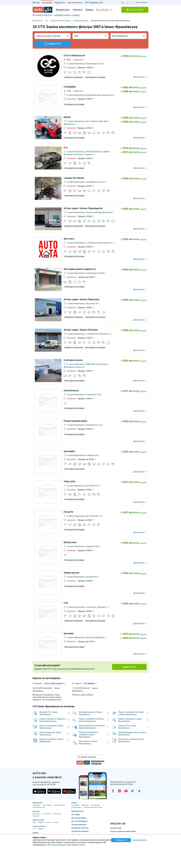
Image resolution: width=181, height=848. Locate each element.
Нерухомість (59, 2)
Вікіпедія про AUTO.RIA (80, 828)
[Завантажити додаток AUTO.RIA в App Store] (39, 791)
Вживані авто (63, 9)
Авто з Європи (47, 805)
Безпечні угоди (115, 828)
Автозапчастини (75, 2)
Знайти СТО (54, 43)
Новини (89, 9)
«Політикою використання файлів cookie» (66, 845)
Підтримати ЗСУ (96, 2)
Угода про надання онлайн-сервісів (123, 831)
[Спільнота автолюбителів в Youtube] (126, 790)
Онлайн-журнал (76, 807)
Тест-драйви (75, 805)
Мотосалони (47, 814)
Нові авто (77, 9)
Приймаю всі (121, 840)
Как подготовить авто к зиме (92, 807)
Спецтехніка (57, 814)
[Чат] (123, 2)
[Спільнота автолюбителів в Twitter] (132, 790)
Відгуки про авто (77, 811)
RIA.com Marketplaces (79, 821)
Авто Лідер (75, 814)
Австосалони (37, 814)
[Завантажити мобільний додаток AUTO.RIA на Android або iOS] (93, 785)
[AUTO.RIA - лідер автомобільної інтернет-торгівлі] (42, 10)
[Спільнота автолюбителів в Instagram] (119, 790)
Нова (34, 822)
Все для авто (102, 9)
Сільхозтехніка (38, 820)
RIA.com (36, 2)
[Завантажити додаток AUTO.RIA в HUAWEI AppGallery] (69, 791)
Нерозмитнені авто (39, 807)
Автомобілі (47, 2)
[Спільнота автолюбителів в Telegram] (139, 790)
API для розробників (78, 825)
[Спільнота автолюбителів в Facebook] (112, 790)
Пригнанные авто (59, 805)
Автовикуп (41, 829)
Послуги (55, 822)
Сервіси (35, 833)
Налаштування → (140, 840)
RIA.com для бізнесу (79, 818)
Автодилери (36, 805)
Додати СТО (129, 667)
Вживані (40, 822)
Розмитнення (95, 805)
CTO (34, 829)
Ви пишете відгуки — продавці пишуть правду (56, 15)
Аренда (48, 822)
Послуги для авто (39, 826)
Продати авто (136, 9)
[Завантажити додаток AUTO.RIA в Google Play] (54, 791)
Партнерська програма (80, 831)
